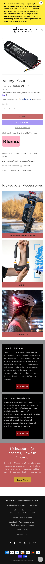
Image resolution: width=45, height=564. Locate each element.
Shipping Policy (22, 534)
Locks (21, 285)
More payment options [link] (22, 128)
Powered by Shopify (29, 560)
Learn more (36, 99)
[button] (2, 29)
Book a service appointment (18, 166)
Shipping (4, 89)
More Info (21, 386)
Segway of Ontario (19, 560)
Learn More (22, 480)
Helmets (21, 334)
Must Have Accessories (21, 235)
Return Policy (22, 530)
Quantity (5, 104)
